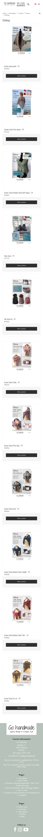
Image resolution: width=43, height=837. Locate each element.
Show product (21, 76)
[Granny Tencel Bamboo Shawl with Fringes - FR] (21, 171)
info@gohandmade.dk (27, 756)
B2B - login (21, 4)
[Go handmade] (9, 3)
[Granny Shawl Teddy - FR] (21, 360)
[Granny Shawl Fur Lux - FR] (21, 677)
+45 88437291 (14, 756)
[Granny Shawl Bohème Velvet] (21, 550)
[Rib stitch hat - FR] (21, 297)
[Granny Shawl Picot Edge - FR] (21, 424)
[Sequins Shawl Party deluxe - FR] (21, 108)
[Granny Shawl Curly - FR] (21, 487)
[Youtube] (26, 829)
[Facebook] (15, 829)
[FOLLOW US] (20, 829)
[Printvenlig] (39, 13)
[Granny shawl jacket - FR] (21, 44)
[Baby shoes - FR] (21, 234)
